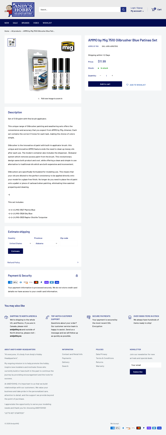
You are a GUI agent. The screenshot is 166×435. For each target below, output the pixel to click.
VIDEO (36, 23)
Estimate (15, 251)
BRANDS (25, 23)
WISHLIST (47, 23)
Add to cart (105, 84)
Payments (66, 358)
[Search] (123, 9)
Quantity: (92, 75)
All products (16, 31)
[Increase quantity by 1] (112, 75)
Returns (99, 362)
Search (65, 366)
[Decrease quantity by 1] (100, 75)
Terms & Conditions (105, 358)
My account (136, 11)
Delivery (65, 362)
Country (11, 238)
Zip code (64, 238)
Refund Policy (13, 262)
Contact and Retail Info (72, 354)
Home (7, 31)
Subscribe (138, 372)
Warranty (100, 366)
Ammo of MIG (93, 46)
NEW (7, 23)
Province (38, 238)
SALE (15, 23)
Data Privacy (101, 354)
